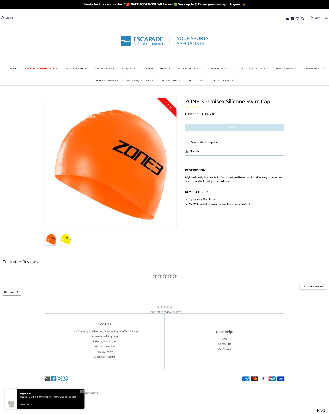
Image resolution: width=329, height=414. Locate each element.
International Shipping (104, 336)
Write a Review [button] (315, 286)
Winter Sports (104, 68)
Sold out (235, 127)
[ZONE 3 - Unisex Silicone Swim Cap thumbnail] (51, 239)
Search (9, 17)
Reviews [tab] (9, 292)
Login (317, 17)
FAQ (224, 338)
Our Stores (224, 349)
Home (13, 68)
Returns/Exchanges (104, 341)
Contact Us (224, 343)
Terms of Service (105, 346)
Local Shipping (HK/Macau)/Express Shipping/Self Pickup (104, 331)
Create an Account (104, 356)
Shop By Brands (75, 68)
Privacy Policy (104, 351)
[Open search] (2, 18)
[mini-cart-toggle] (326, 18)
